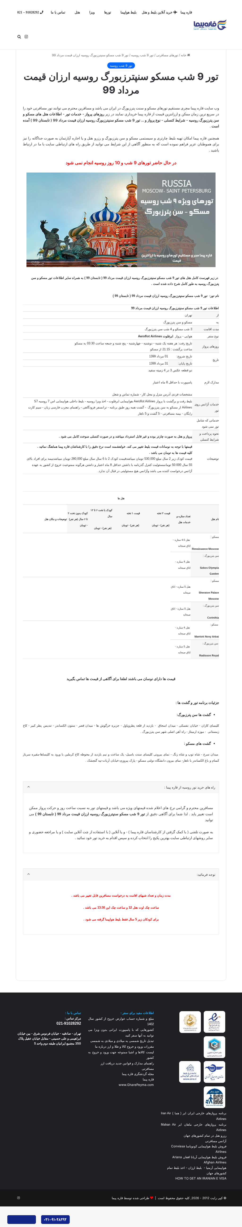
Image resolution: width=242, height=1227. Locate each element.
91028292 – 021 (28, 12)
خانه (184, 55)
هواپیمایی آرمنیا (216, 1168)
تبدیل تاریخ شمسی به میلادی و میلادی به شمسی (122, 1041)
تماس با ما (58, 12)
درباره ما (100, 1046)
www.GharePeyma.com (136, 1085)
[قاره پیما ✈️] (210, 24)
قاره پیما (186, 12)
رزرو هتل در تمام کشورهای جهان (205, 1135)
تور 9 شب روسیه (142, 55)
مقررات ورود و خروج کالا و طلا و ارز (130, 1046)
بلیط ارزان (195, 1168)
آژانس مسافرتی (215, 1141)
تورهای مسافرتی (167, 55)
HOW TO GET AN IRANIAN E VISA (200, 1178)
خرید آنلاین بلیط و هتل (157, 12)
